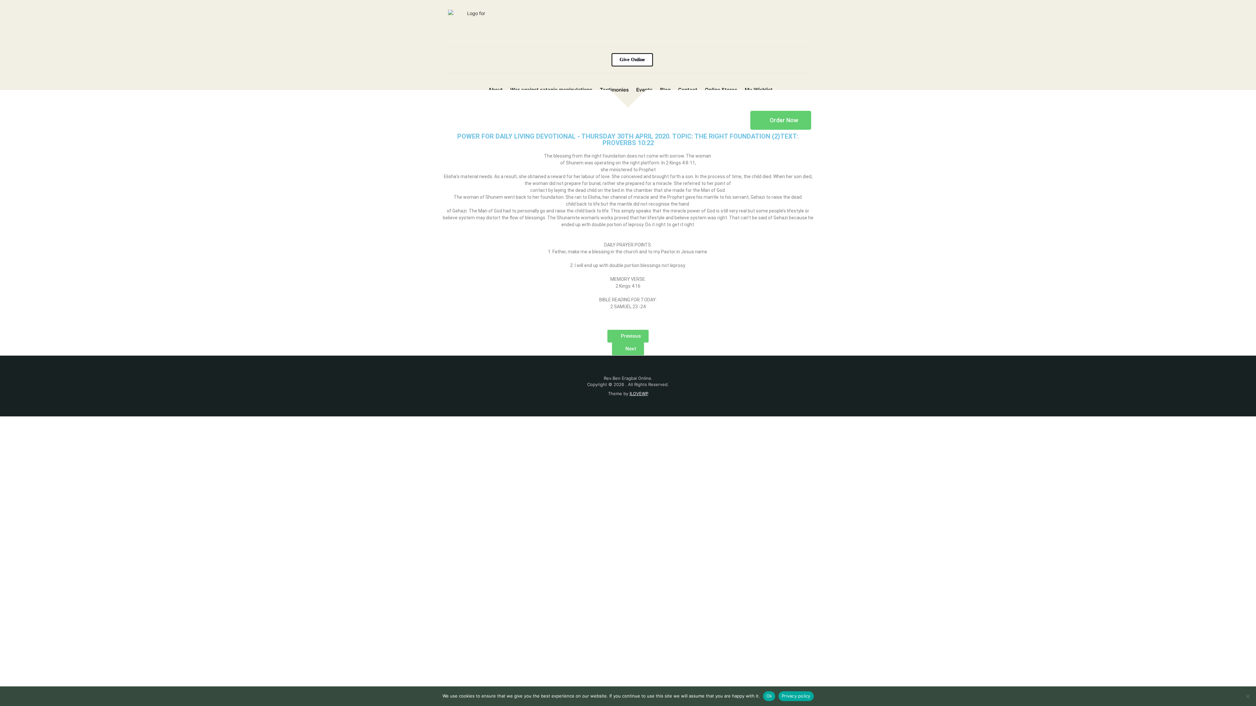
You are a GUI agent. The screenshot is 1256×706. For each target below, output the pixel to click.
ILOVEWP (639, 393)
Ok (769, 695)
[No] (1248, 696)
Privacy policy (796, 695)
